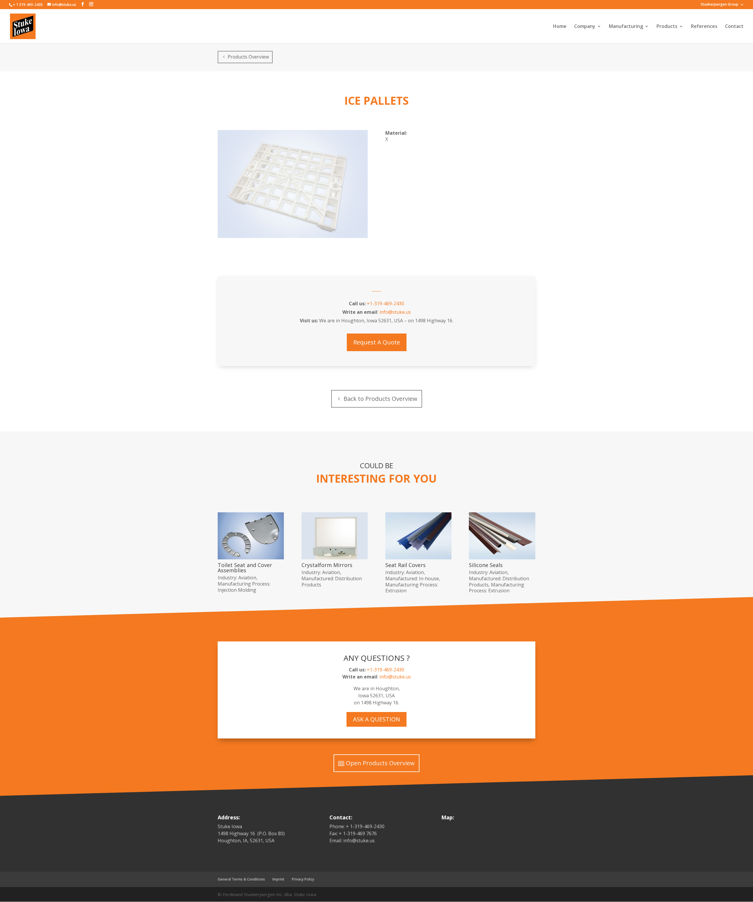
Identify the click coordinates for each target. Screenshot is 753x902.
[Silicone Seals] (502, 535)
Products (667, 26)
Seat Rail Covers (405, 564)
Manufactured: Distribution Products (331, 581)
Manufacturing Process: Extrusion (411, 587)
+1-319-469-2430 (385, 303)
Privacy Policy (303, 879)
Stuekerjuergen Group (719, 5)
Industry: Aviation (237, 577)
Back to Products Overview (380, 399)
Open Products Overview (380, 763)
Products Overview (248, 57)
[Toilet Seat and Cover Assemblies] (251, 535)
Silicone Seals (486, 564)
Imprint (278, 879)
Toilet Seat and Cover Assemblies (245, 567)
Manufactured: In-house (412, 578)
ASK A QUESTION (376, 719)
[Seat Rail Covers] (418, 535)
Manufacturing (626, 26)
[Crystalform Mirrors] (334, 535)
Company (584, 26)
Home (560, 26)
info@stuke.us (395, 312)
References (704, 26)
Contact (734, 26)
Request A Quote (376, 342)
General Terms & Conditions (241, 879)
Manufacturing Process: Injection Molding (244, 587)
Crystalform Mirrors (326, 564)
